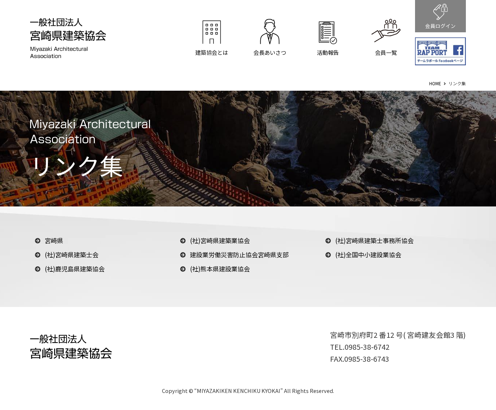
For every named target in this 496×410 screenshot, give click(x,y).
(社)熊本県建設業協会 (220, 268)
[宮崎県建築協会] (68, 52)
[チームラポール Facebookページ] (440, 51)
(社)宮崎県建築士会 (71, 254)
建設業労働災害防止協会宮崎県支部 (239, 254)
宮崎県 (54, 240)
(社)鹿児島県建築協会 (75, 268)
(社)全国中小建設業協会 (368, 254)
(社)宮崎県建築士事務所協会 (374, 240)
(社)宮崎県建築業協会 (220, 240)
